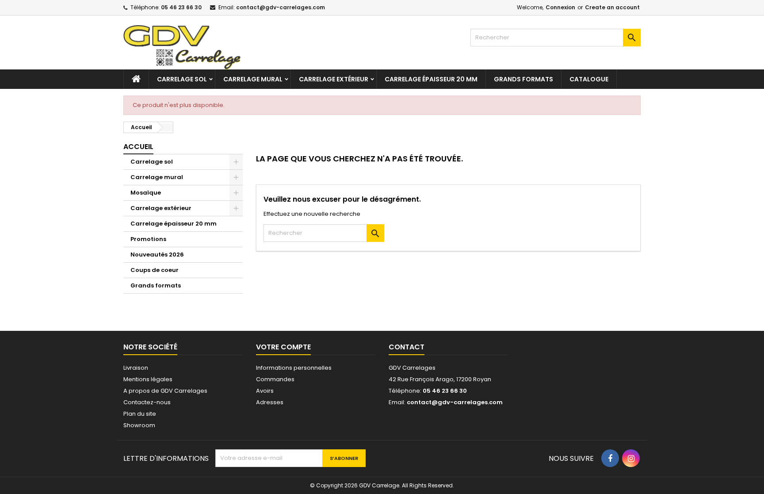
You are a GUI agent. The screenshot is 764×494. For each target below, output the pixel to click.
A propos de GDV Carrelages (165, 391)
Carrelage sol (182, 79)
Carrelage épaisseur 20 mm (431, 79)
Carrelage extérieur (333, 79)
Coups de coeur (154, 270)
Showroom (139, 425)
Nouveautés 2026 (157, 254)
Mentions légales (147, 379)
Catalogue (588, 79)
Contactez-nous (147, 402)
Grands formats (523, 79)
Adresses (269, 402)
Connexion (560, 7)
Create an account (612, 7)
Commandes (275, 379)
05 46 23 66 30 (181, 7)
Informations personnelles (294, 368)
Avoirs (265, 391)
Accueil (138, 147)
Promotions (148, 239)
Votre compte (283, 347)
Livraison (135, 368)
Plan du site (139, 414)
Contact (406, 347)
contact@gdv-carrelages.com (280, 7)
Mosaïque (145, 192)
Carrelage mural (253, 79)
